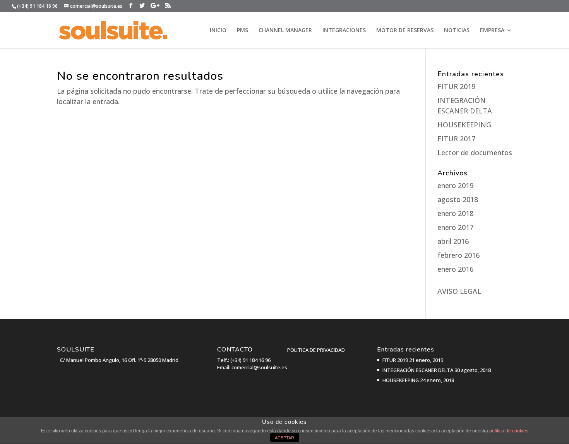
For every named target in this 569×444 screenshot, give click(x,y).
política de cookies (508, 431)
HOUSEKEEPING (464, 124)
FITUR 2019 (456, 86)
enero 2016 (455, 269)
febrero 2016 (458, 255)
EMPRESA (492, 30)
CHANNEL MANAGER (285, 30)
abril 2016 (453, 241)
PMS (242, 30)
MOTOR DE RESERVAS (405, 30)
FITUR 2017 (456, 138)
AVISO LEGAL (459, 291)
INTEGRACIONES (344, 30)
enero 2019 (455, 185)
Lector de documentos (474, 152)
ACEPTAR (284, 437)
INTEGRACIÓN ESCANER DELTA (417, 370)
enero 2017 (455, 227)
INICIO (218, 30)
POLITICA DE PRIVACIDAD (316, 349)
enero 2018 (455, 213)
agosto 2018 (457, 199)
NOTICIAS (457, 30)
